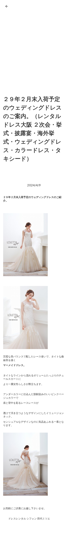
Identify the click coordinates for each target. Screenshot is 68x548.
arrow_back (7, 6)
